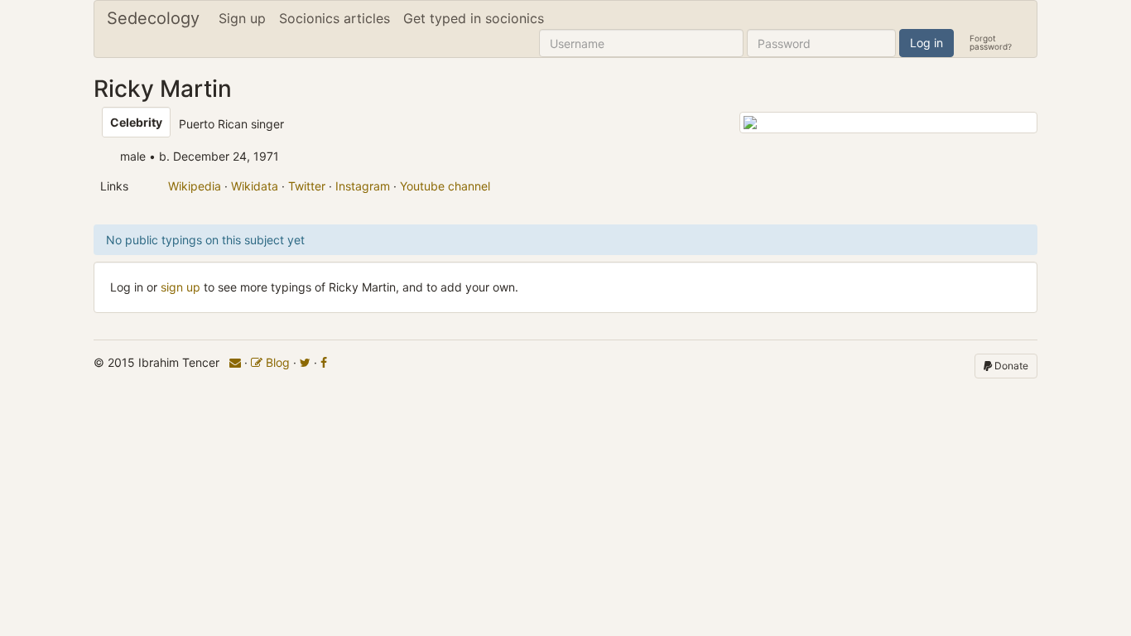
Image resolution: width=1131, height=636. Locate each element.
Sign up (242, 18)
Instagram (362, 186)
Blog (276, 362)
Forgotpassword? (991, 42)
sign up (180, 287)
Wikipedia (194, 186)
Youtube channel (445, 186)
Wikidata (254, 186)
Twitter (306, 186)
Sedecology (153, 18)
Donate (1010, 365)
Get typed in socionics (473, 18)
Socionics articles (334, 18)
